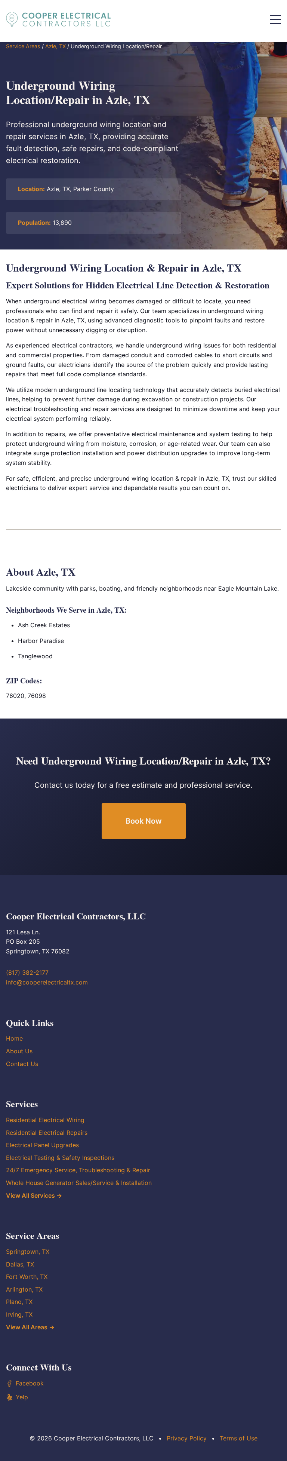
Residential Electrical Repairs (46, 1132)
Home (14, 1038)
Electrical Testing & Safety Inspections (60, 1157)
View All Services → (34, 1195)
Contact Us (22, 1064)
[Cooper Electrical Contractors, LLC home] (58, 19)
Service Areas (23, 46)
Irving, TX (19, 1314)
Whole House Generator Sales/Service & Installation (79, 1182)
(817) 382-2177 (27, 972)
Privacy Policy (187, 1438)
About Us (19, 1051)
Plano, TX (19, 1301)
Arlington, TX (24, 1289)
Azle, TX (55, 46)
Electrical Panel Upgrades (42, 1145)
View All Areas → (30, 1327)
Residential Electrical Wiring (45, 1120)
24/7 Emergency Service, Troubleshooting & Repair (78, 1170)
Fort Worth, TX (26, 1276)
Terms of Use (238, 1438)
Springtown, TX (27, 1251)
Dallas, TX (20, 1264)
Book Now (144, 821)
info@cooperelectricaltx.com (47, 982)
